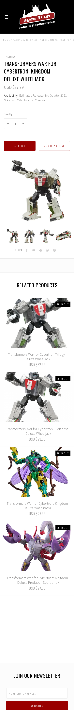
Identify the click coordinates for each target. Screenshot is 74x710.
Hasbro (9, 56)
